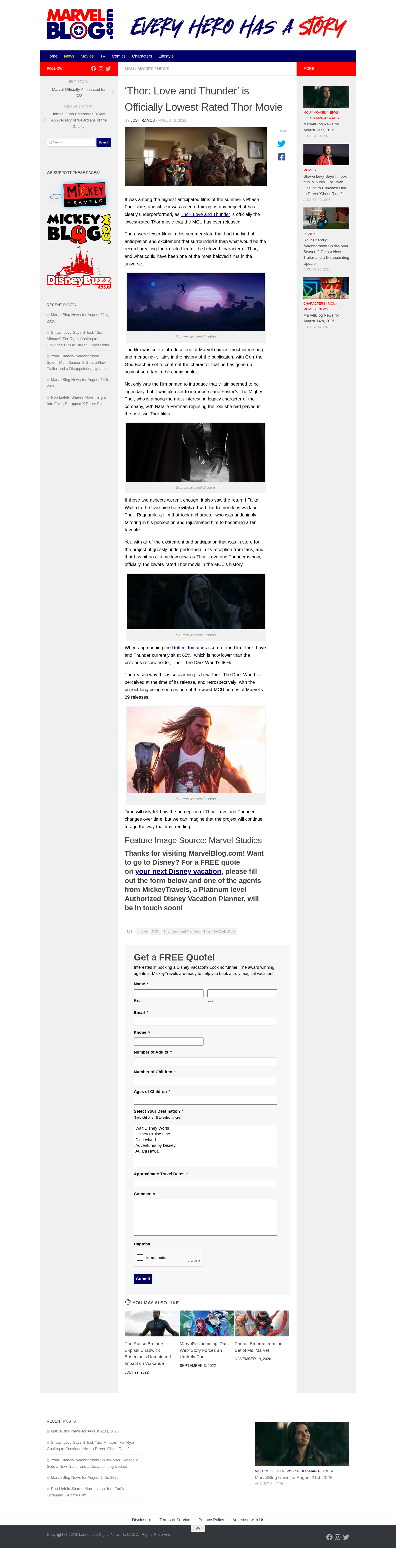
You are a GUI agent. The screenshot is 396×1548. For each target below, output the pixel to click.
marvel (143, 931)
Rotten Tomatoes (189, 647)
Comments (144, 1194)
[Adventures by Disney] (206, 1145)
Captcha (142, 1244)
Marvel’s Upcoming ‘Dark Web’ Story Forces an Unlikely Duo (204, 1350)
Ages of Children (152, 1091)
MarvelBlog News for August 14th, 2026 (84, 1477)
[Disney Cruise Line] (206, 1134)
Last (211, 1000)
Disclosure (141, 1520)
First (137, 1000)
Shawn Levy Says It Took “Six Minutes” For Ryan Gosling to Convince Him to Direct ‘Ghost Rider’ (78, 338)
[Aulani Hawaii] (206, 1151)
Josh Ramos (143, 120)
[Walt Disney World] (206, 1128)
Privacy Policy (211, 1520)
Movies (87, 56)
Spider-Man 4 (314, 118)
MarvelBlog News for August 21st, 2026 (84, 1431)
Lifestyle (166, 56)
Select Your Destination (158, 1111)
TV (102, 56)
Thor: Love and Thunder (205, 214)
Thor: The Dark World (219, 931)
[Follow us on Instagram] (101, 68)
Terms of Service (175, 1520)
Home (52, 56)
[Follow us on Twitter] (108, 68)
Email (141, 1012)
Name (141, 984)
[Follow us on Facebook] (93, 68)
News (69, 56)
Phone (142, 1032)
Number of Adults (153, 1052)
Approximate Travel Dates (161, 1174)
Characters (142, 56)
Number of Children (155, 1072)
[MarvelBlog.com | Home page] (80, 24)
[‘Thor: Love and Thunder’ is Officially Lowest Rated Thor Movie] (196, 157)
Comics (119, 56)
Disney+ (310, 234)
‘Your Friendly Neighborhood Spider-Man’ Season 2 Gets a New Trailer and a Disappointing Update (76, 362)
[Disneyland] (206, 1140)
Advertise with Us (248, 1520)
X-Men (334, 118)
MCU (129, 68)
